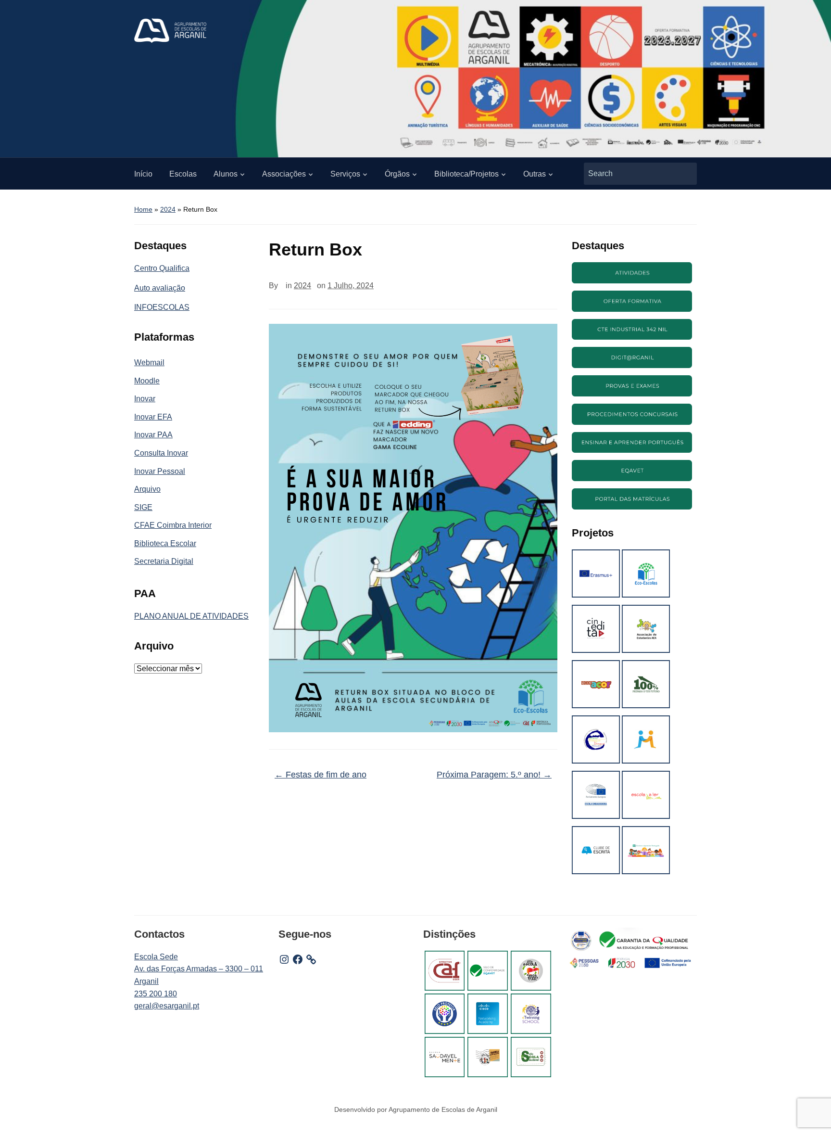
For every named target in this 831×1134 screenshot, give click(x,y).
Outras (534, 174)
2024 (168, 209)
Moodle (147, 381)
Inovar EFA (153, 417)
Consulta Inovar (161, 453)
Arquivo (147, 489)
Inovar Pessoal (159, 471)
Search (685, 173)
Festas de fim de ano (320, 774)
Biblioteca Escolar (165, 543)
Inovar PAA (153, 435)
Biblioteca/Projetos (466, 174)
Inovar (144, 399)
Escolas (183, 174)
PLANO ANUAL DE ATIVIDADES (191, 616)
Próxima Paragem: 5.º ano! (494, 774)
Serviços (345, 174)
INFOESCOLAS (161, 307)
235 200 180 (155, 994)
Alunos (226, 174)
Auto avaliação (159, 288)
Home (143, 209)
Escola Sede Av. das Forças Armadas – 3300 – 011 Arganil (198, 969)
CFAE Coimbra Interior (173, 525)
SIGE (143, 507)
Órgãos (397, 174)
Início (143, 174)
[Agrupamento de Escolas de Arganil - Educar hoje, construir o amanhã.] (170, 30)
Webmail (149, 362)
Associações (284, 174)
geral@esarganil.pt (166, 1006)
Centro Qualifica (161, 268)
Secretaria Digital (163, 561)
